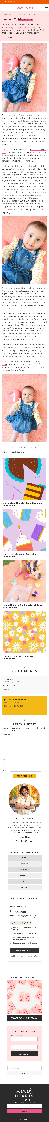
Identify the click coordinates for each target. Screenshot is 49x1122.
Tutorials (24, 864)
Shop (24, 858)
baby (13, 447)
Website (6, 770)
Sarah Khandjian (17, 700)
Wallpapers (24, 870)
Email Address (18, 1036)
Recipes (24, 887)
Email (6, 765)
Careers (24, 1102)
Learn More (24, 837)
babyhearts (22, 447)
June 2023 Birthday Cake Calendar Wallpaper (22, 504)
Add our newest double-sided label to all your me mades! (24, 1018)
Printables (24, 875)
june (30, 447)
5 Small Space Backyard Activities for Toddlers (22, 606)
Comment (8, 735)
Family (24, 881)
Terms (33, 1102)
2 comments (33, 14)
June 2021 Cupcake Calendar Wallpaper (19, 555)
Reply (6, 690)
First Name (15, 1044)
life (36, 447)
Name (6, 759)
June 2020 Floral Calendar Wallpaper (18, 657)
